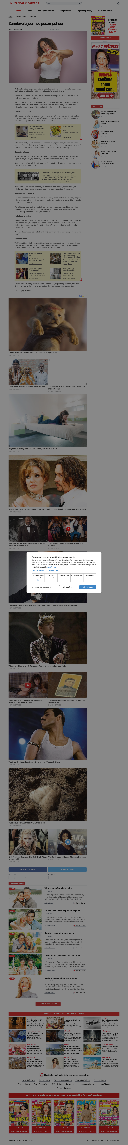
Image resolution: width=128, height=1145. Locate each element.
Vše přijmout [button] (88, 587)
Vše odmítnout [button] (68, 587)
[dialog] (64, 572)
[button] (64, 570)
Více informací (51, 567)
